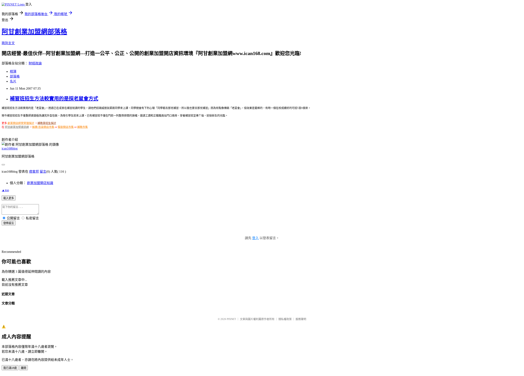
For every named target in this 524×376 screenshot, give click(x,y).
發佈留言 (8, 223)
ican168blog (10, 148)
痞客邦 (34, 171)
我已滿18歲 (10, 367)
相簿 (13, 71)
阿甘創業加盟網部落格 (34, 31)
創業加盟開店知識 (40, 183)
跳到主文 (8, 43)
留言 (43, 171)
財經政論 (35, 63)
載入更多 (8, 198)
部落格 (15, 76)
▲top (5, 190)
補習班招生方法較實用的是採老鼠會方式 (54, 98)
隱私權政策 (285, 319)
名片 (13, 81)
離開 (23, 367)
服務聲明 (301, 319)
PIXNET (231, 319)
